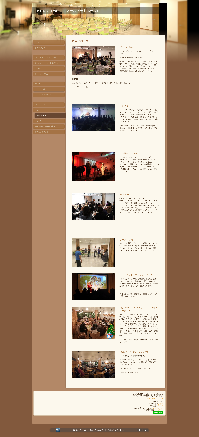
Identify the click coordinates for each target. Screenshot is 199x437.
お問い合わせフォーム (154, 398)
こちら (160, 403)
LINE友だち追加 (157, 408)
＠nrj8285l (159, 410)
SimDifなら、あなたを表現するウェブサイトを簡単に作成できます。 (99, 430)
